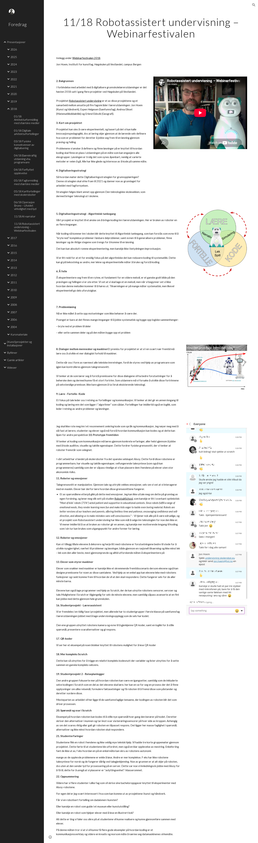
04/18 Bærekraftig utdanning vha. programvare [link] (25, 159)
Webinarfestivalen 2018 (86, 58)
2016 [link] (14, 245)
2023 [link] (14, 71)
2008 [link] (14, 304)
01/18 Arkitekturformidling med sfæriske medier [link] (26, 120)
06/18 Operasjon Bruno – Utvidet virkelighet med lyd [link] (25, 205)
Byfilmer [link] (12, 352)
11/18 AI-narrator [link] (24, 216)
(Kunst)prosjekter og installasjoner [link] (19, 343)
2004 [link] (14, 326)
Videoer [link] (12, 367)
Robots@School (123, 498)
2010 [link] (14, 290)
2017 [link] (14, 237)
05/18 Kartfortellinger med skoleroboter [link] (27, 193)
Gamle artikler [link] (15, 360)
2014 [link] (14, 260)
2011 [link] (14, 282)
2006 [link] (14, 319)
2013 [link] (14, 267)
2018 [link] (14, 108)
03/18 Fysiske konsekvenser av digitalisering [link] (24, 144)
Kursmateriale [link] (19, 334)
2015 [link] (14, 252)
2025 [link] (14, 57)
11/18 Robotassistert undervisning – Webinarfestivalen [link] (27, 227)
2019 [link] (14, 101)
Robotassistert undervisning (85, 100)
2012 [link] (14, 275)
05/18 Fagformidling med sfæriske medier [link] (26, 182)
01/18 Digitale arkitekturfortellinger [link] (26, 132)
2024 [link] (14, 64)
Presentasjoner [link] (16, 42)
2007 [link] (14, 312)
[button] (254, 5)
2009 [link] (14, 297)
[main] (151, 28)
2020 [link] (14, 93)
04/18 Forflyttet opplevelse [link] (24, 171)
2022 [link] (14, 79)
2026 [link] (14, 49)
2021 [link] (14, 86)
